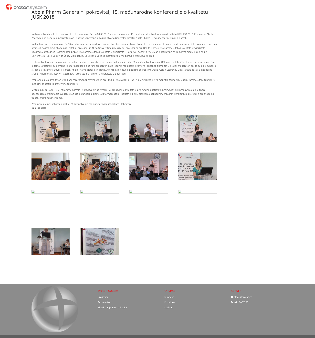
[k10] (99, 217)
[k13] (51, 255)
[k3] (148, 142)
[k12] (197, 217)
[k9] (51, 217)
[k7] (148, 180)
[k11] (148, 217)
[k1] (51, 142)
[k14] (99, 255)
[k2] (99, 142)
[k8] (197, 180)
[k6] (99, 180)
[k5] (51, 180)
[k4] (197, 142)
